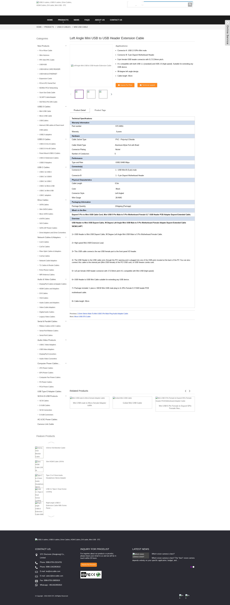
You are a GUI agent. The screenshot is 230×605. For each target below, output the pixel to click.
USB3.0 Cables (44, 139)
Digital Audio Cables (46, 312)
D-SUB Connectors (46, 415)
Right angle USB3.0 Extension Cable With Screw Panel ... (56, 505)
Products (63, 20)
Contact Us (116, 20)
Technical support (148, 85)
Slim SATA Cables (45, 209)
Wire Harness (44, 55)
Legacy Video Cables (47, 317)
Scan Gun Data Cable (47, 93)
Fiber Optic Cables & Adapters (50, 251)
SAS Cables (43, 223)
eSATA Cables (44, 219)
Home (50, 20)
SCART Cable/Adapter (47, 97)
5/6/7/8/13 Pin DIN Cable (48, 102)
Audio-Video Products (47, 340)
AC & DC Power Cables (47, 419)
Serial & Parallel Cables (47, 321)
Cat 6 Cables (44, 242)
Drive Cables (43, 200)
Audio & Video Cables (47, 279)
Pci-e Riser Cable (45, 50)
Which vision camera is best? (163, 554)
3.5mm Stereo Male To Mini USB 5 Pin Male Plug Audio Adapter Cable (102, 314)
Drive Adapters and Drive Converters (52, 233)
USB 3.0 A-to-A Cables (47, 144)
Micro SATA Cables (46, 214)
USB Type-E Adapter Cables (49, 391)
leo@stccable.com (53, 571)
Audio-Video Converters (48, 359)
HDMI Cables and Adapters (49, 289)
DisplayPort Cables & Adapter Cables (52, 284)
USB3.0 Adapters (45, 163)
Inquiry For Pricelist (89, 565)
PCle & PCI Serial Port (47, 83)
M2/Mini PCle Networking (48, 88)
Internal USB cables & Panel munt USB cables (51, 127)
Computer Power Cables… (49, 363)
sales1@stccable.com (54, 576)
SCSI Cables (44, 401)
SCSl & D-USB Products (48, 396)
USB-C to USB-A (45, 172)
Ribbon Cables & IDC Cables (50, 326)
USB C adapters (45, 195)
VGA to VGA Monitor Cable (55, 448)
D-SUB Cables (44, 405)
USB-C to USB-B (45, 177)
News (76, 20)
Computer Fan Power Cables (49, 377)
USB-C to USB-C (45, 181)
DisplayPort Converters (47, 354)
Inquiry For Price (126, 85)
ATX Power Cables (46, 368)
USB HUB (43, 65)
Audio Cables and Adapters (49, 303)
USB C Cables (44, 167)
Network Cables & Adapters (49, 237)
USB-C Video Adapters (47, 345)
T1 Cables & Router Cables (49, 265)
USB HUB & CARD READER (49, 69)
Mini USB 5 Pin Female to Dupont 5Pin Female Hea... (175, 407)
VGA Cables (43, 298)
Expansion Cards (45, 79)
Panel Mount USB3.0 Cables (49, 153)
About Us (100, 20)
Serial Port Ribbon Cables (48, 331)
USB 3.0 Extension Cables (49, 158)
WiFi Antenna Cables (47, 275)
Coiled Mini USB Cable (132, 403)
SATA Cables (44, 205)
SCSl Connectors (45, 410)
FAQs (87, 20)
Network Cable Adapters (48, 261)
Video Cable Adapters (47, 307)
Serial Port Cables (46, 335)
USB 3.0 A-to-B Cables (47, 149)
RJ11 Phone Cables (46, 270)
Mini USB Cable (81, 27)
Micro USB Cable (45, 116)
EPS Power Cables (46, 373)
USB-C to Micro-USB (46, 186)
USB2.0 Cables (64, 27)
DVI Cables (43, 293)
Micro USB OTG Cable (82, 317)
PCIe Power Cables (46, 387)
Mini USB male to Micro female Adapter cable (89, 404)
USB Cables (43, 121)
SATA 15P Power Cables (48, 228)
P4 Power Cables (45, 382)
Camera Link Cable (46, 424)
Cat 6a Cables (44, 256)
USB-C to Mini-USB (46, 191)
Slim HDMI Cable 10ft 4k (55, 462)
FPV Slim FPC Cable (46, 60)
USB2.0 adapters (45, 135)
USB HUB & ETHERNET (48, 74)
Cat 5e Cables (44, 247)
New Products (43, 46)
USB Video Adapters (46, 349)
